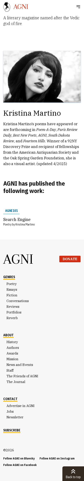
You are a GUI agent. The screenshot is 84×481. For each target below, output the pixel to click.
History (12, 342)
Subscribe (11, 430)
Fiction (12, 295)
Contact (10, 399)
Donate (70, 259)
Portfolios (14, 312)
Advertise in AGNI (20, 406)
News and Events (20, 365)
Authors (13, 348)
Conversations (18, 301)
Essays (12, 289)
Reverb (12, 318)
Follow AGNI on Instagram (57, 458)
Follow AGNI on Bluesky (19, 458)
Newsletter (15, 417)
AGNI (18, 259)
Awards (12, 353)
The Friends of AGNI (22, 376)
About (8, 335)
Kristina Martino (25, 224)
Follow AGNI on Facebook (20, 465)
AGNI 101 (11, 211)
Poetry (12, 284)
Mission (12, 359)
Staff (10, 370)
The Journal (16, 382)
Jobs (10, 411)
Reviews (13, 307)
